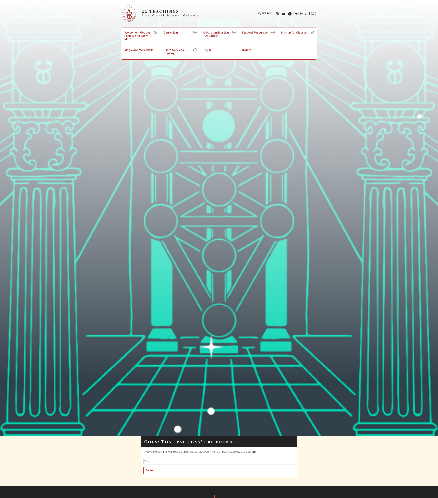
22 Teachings (160, 11)
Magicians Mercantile (138, 50)
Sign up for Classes (294, 32)
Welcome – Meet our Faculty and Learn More (138, 36)
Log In (207, 50)
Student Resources (255, 32)
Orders (246, 50)
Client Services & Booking (175, 51)
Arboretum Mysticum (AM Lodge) (217, 34)
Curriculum (171, 32)
